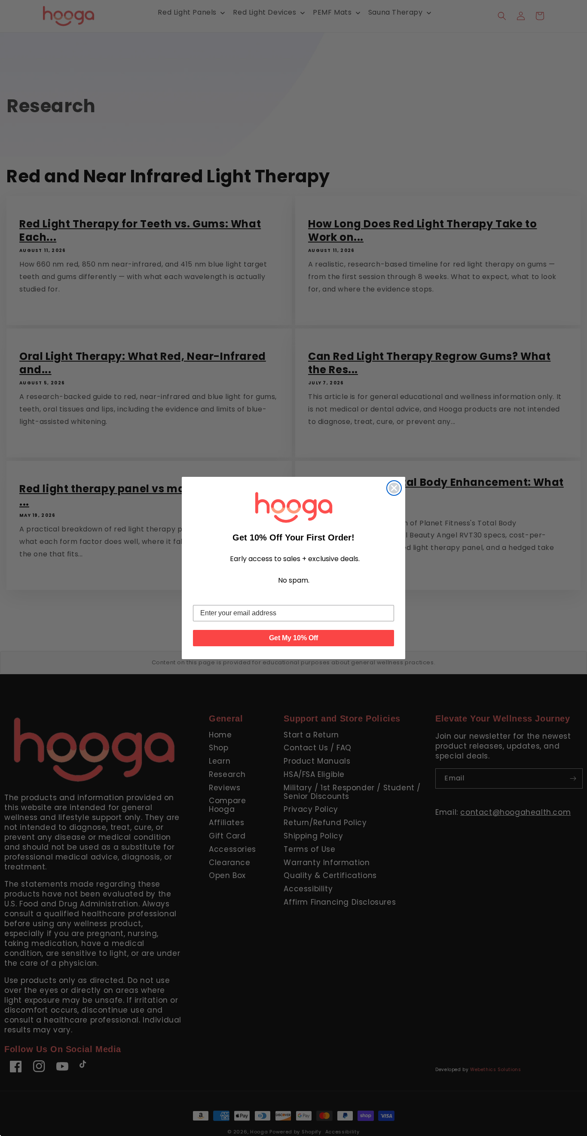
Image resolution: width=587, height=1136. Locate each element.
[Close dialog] (394, 488)
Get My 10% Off (293, 638)
